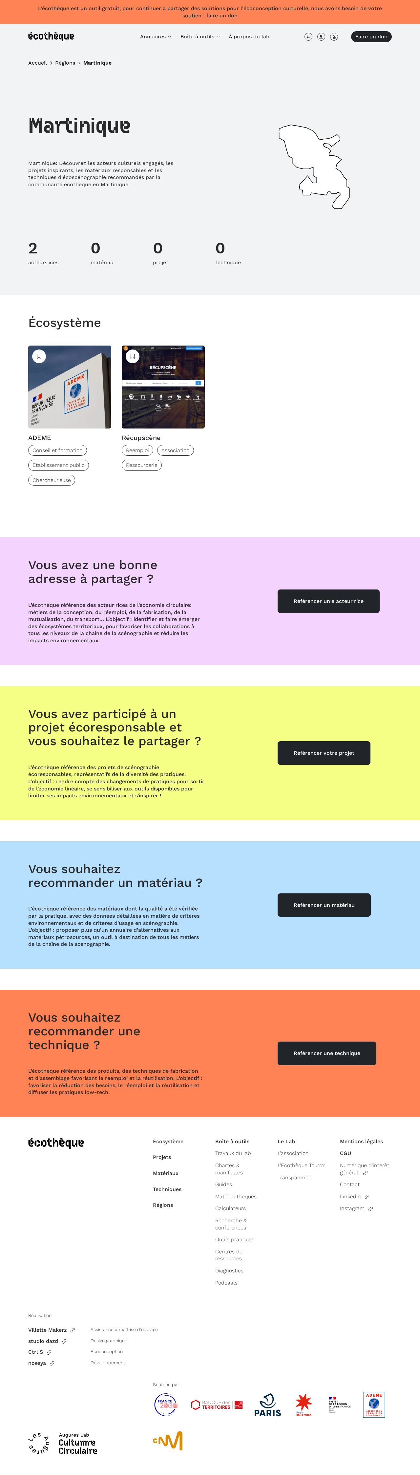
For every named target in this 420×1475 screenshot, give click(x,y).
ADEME (39, 438)
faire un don (222, 15)
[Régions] (321, 37)
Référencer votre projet (324, 753)
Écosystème (64, 322)
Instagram (352, 1208)
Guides (223, 1184)
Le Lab (286, 1141)
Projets (162, 1157)
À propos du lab (249, 36)
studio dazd (43, 1341)
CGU (345, 1153)
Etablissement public (58, 465)
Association (175, 450)
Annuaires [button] (153, 36)
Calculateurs (230, 1208)
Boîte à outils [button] (198, 36)
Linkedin (350, 1196)
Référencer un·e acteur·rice (329, 601)
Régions (65, 63)
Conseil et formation (57, 450)
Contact (350, 1184)
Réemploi (137, 450)
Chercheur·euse (51, 480)
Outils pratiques (234, 1239)
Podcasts (226, 1283)
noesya (37, 1363)
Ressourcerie (142, 465)
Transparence (294, 1177)
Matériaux (165, 1173)
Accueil (37, 63)
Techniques (167, 1189)
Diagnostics (229, 1270)
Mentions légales (361, 1141)
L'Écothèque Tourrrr (301, 1165)
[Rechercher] (308, 37)
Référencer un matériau (324, 905)
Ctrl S (35, 1352)
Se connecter (334, 37)
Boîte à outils (232, 1141)
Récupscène (141, 438)
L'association (293, 1153)
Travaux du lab (233, 1153)
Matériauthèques (236, 1196)
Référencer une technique (327, 1053)
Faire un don (371, 36)
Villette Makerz (47, 1330)
